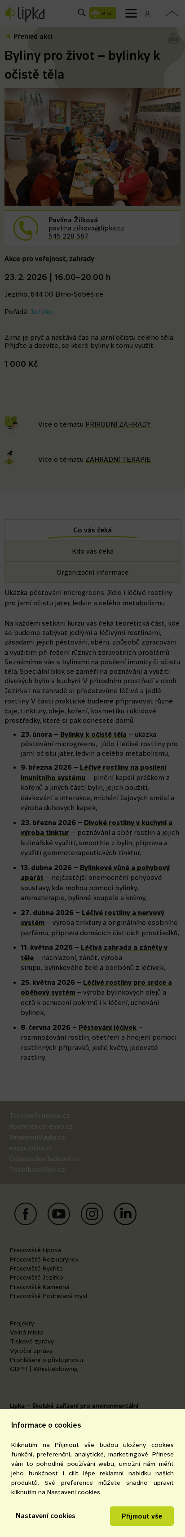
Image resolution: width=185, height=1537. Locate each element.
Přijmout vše (142, 1516)
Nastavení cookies (45, 1515)
